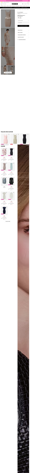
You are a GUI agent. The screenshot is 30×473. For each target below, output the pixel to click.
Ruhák (22, 9)
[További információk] (4, 161)
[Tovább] (27, 6)
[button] (23, 20)
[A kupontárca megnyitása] (22, 3)
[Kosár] (28, 3)
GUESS (3, 146)
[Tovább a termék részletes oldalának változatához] (18, 18)
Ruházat (20, 9)
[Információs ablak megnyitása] (28, 0)
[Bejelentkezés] (24, 3)
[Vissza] (2, 10)
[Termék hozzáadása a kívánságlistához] (8, 134)
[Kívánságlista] (27, 3)
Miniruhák (25, 9)
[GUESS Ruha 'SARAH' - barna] (8, 56)
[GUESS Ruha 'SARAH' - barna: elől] (8, 18)
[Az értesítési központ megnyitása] (25, 3)
